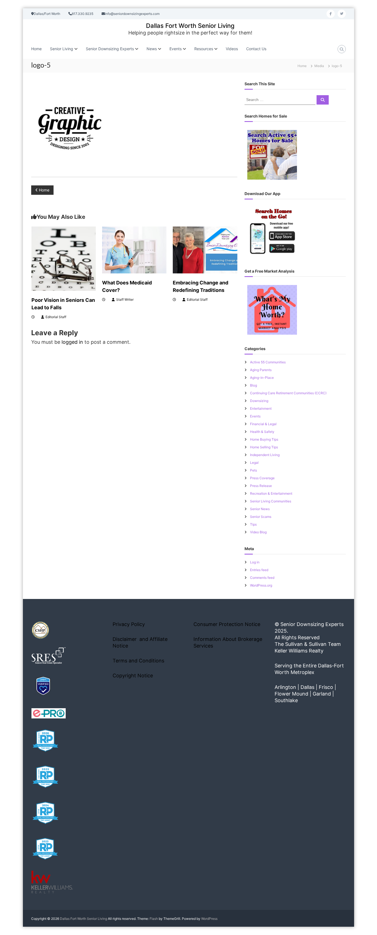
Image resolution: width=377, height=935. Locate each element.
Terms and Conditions (138, 661)
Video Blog (258, 532)
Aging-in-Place (262, 377)
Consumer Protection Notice (226, 624)
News (152, 48)
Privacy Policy (129, 624)
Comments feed (262, 578)
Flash (154, 919)
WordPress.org (261, 585)
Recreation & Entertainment (271, 493)
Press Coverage (262, 478)
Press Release (261, 486)
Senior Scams (260, 517)
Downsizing (259, 401)
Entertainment (261, 408)
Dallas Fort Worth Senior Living (190, 25)
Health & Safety (262, 432)
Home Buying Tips (264, 439)
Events (255, 416)
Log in (254, 562)
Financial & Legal (263, 424)
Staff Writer (125, 299)
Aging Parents (261, 370)
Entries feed (259, 570)
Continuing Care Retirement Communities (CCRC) (288, 393)
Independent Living (265, 455)
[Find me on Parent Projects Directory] (43, 686)
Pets (253, 470)
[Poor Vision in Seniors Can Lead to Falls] (63, 258)
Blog (253, 385)
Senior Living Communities (270, 501)
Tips (253, 524)
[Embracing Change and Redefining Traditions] (205, 249)
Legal (254, 462)
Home (36, 48)
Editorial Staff (56, 317)
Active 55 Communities (268, 362)
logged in (72, 342)
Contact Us (256, 48)
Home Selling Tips (264, 447)
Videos (232, 48)
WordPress (209, 919)
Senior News (260, 509)
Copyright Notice (133, 675)
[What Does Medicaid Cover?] (134, 249)
